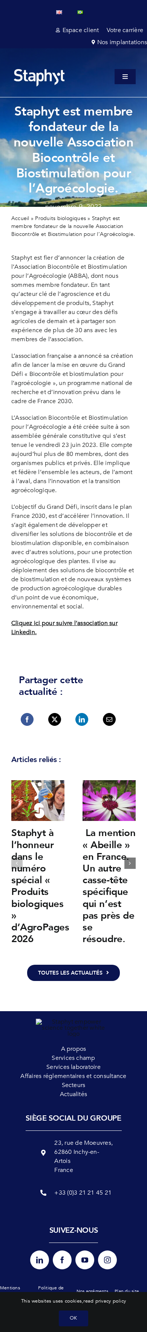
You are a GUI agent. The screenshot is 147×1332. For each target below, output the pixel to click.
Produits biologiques (60, 218)
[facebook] (62, 1259)
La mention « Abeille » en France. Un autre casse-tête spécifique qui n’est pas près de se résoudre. (109, 886)
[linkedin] (39, 1259)
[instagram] (107, 1259)
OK (73, 1318)
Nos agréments (92, 1291)
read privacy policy (104, 1301)
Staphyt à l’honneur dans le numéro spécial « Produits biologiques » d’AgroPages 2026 (40, 886)
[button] (17, 863)
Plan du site (127, 1291)
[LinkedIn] (82, 719)
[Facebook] (27, 719)
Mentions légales (10, 1291)
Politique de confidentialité (53, 1291)
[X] (54, 719)
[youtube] (84, 1259)
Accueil (20, 218)
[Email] (109, 719)
